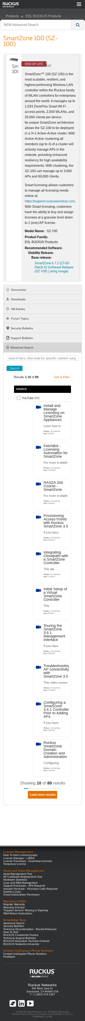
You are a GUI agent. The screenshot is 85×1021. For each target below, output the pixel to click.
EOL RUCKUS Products (43, 16)
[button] (78, 25)
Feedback (9, 956)
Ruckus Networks (42, 985)
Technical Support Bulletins (19, 938)
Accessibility (55, 1014)
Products (12, 16)
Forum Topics (19, 318)
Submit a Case (12, 891)
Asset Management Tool (17, 874)
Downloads (18, 299)
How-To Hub (10, 932)
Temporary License (14, 864)
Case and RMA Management (20, 882)
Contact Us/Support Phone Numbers (25, 953)
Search (14, 368)
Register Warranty (14, 904)
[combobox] (36, 25)
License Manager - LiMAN (18, 858)
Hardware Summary (15, 879)
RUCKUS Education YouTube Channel (26, 941)
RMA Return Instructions (17, 913)
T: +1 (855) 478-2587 (42, 994)
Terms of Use (19, 1014)
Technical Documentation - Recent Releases (30, 929)
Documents (18, 289)
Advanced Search (21, 347)
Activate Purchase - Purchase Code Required (30, 888)
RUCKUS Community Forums (20, 935)
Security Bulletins (22, 328)
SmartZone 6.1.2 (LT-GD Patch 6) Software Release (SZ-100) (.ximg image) (54, 267)
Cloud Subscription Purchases (21, 894)
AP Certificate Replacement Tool (22, 876)
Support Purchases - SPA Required (24, 885)
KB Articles (17, 309)
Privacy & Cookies (37, 1014)
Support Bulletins (22, 338)
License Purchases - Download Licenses (27, 861)
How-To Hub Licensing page (20, 855)
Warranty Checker (14, 907)
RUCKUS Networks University (21, 944)
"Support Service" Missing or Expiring (25, 910)
